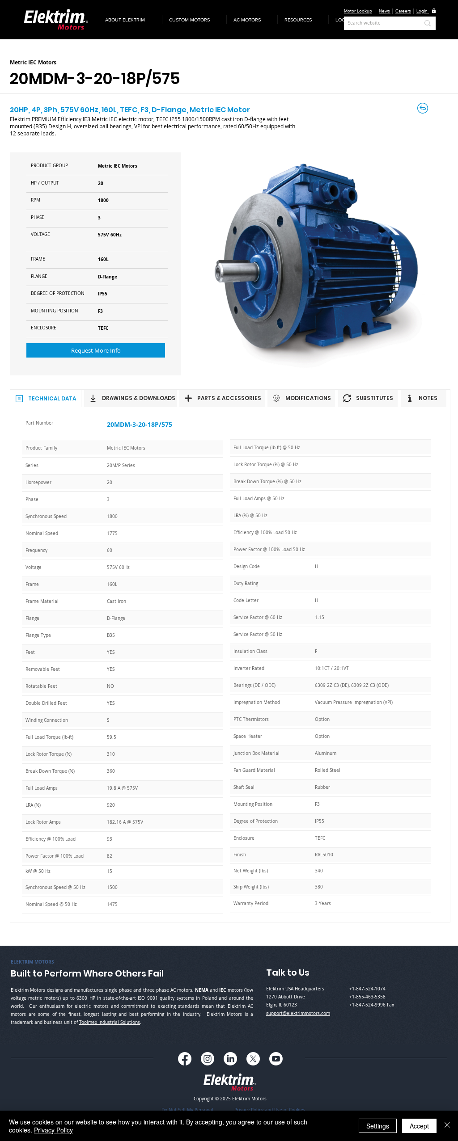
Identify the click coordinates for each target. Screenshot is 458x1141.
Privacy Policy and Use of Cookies (269, 1110)
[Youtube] (276, 1058)
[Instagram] (207, 1058)
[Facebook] (184, 1058)
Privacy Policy (53, 1129)
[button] (130, 19)
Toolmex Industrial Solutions (109, 1022)
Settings (377, 1125)
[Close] (447, 1126)
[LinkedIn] (230, 1058)
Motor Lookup (358, 10)
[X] (253, 1058)
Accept (419, 1125)
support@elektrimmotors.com (298, 1013)
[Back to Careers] (423, 108)
